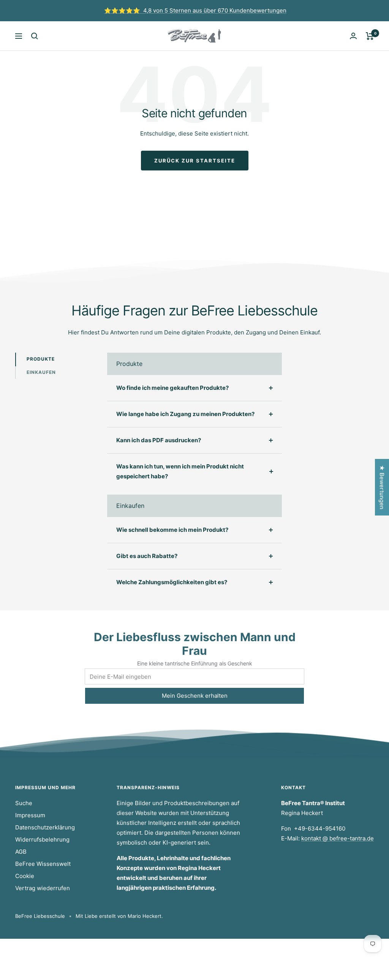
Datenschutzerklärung (45, 827)
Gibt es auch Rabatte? (146, 556)
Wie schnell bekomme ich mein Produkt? (172, 529)
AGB (21, 851)
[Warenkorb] (370, 36)
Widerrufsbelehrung (42, 839)
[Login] (353, 36)
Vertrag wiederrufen (42, 888)
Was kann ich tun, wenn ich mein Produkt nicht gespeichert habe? (180, 471)
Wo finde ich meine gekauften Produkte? (172, 387)
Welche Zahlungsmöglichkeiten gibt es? (171, 582)
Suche (23, 803)
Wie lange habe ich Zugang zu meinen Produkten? (185, 414)
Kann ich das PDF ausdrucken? (158, 440)
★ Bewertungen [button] (382, 487)
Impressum (30, 815)
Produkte (41, 359)
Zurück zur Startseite (194, 161)
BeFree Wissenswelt (43, 863)
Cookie (24, 876)
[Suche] (34, 36)
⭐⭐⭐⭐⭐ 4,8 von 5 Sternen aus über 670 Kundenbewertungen (195, 10)
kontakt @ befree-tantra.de (337, 838)
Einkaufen (41, 372)
